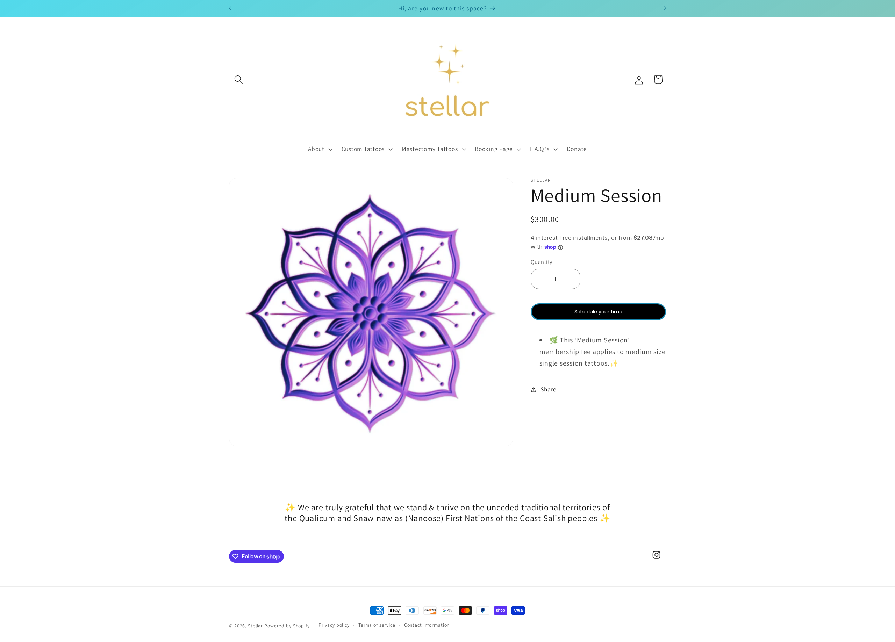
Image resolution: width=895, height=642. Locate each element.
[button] (238, 79)
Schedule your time (598, 311)
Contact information (427, 625)
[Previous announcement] (230, 8)
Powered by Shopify (287, 625)
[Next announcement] (665, 8)
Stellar (255, 625)
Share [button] (548, 389)
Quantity (541, 262)
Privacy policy (334, 625)
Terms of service (376, 625)
